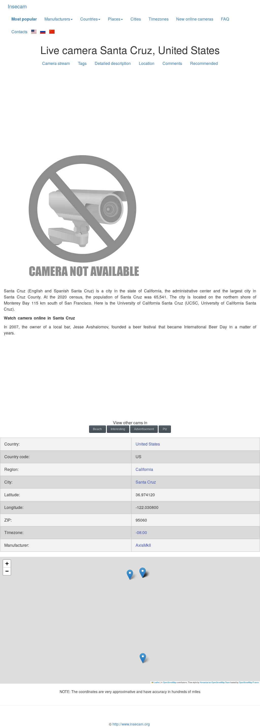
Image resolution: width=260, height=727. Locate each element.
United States (148, 444)
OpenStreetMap (169, 682)
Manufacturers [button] (57, 19)
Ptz (165, 429)
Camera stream (56, 63)
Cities (136, 19)
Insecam (17, 6)
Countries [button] (89, 19)
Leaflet (156, 682)
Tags (82, 63)
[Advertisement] (130, 109)
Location (146, 63)
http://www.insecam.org (130, 723)
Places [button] (114, 19)
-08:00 (141, 532)
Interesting (118, 429)
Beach (97, 429)
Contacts (19, 31)
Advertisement (144, 429)
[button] (130, 575)
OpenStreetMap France (249, 682)
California (144, 469)
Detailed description (113, 63)
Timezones (159, 19)
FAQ (225, 19)
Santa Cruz (146, 482)
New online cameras (194, 19)
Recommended (204, 63)
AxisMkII (143, 545)
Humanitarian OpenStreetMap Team (215, 682)
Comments (172, 63)
